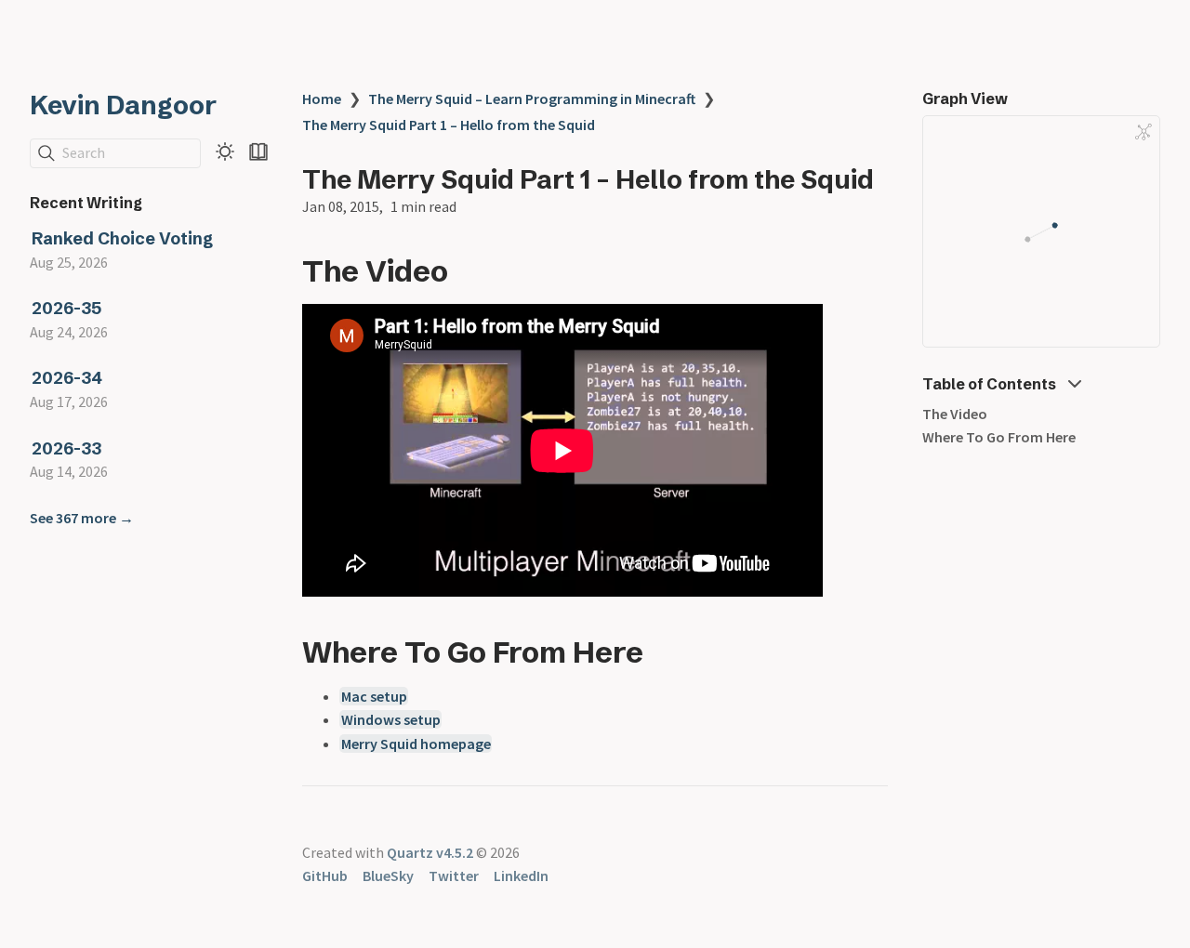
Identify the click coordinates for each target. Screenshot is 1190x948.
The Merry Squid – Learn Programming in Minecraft (531, 98)
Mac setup (374, 696)
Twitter (454, 875)
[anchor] (465, 270)
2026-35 (66, 309)
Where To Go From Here (999, 437)
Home (321, 98)
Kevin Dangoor (123, 105)
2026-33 (66, 448)
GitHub (325, 875)
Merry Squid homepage (416, 743)
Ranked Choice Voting (122, 238)
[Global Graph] (1143, 132)
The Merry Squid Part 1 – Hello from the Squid (448, 124)
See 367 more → (82, 517)
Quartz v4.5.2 (430, 852)
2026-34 (67, 378)
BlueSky (388, 875)
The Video (954, 413)
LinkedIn (521, 875)
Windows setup (391, 719)
